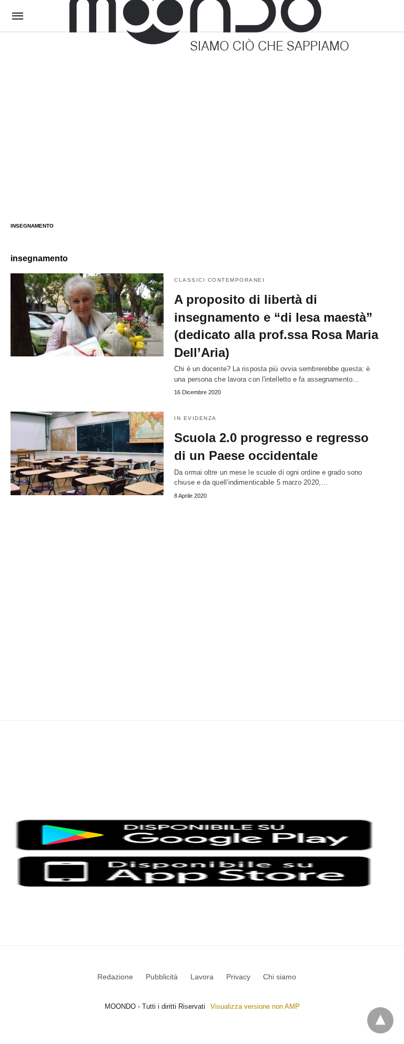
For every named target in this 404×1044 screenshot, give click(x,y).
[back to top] (380, 1020)
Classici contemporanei (219, 280)
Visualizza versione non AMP (255, 1006)
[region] (202, 117)
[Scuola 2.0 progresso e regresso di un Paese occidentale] (87, 453)
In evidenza (195, 418)
